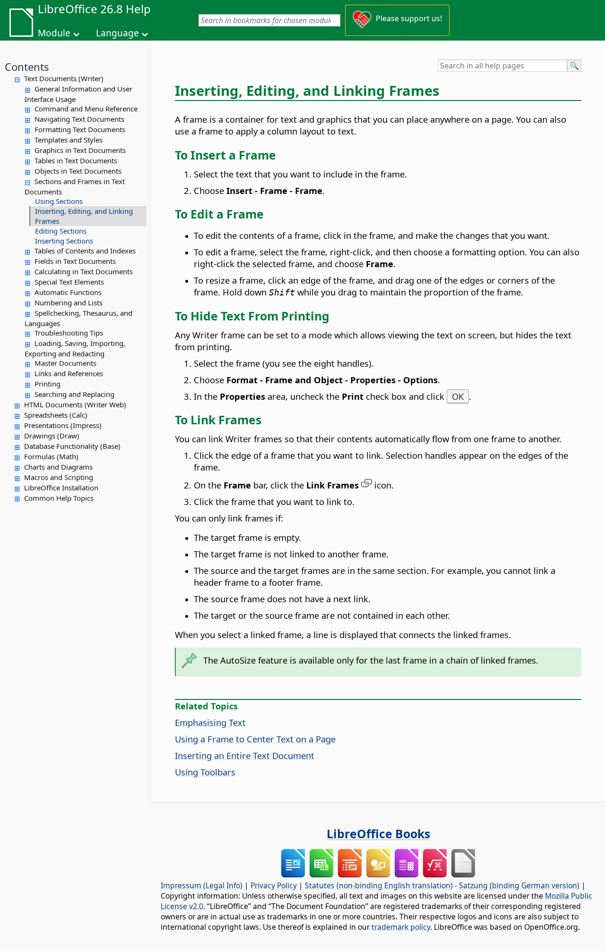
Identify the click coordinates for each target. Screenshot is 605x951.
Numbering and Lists (69, 302)
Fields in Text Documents (75, 261)
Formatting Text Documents (80, 129)
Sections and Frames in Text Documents (75, 186)
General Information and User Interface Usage (78, 94)
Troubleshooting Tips (69, 332)
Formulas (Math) (51, 456)
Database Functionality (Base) (72, 446)
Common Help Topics (59, 498)
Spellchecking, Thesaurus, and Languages (78, 318)
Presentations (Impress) (63, 425)
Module (54, 33)
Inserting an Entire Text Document (244, 755)
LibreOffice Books (378, 833)
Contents (27, 66)
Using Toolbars (205, 772)
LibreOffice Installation (61, 487)
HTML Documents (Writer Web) (75, 404)
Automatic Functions (68, 292)
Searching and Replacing (74, 394)
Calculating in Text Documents (84, 271)
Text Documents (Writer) (64, 78)
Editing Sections (60, 231)
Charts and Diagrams (58, 466)
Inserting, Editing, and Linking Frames (84, 216)
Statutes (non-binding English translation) (379, 885)
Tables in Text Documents (76, 160)
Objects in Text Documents (78, 171)
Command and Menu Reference (86, 108)
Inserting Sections (64, 240)
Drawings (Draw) (51, 435)
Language (117, 33)
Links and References (69, 373)
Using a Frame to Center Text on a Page (255, 739)
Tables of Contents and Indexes (85, 250)
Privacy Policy (274, 885)
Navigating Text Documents (79, 119)
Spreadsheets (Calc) (55, 415)
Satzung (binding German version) (519, 885)
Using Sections (59, 201)
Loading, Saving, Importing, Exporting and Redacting (75, 348)
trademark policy (401, 927)
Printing (47, 383)
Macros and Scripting (58, 477)
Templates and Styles (69, 139)
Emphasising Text (210, 722)
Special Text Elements (69, 281)
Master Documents (65, 363)
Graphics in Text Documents (80, 150)
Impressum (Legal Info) (201, 885)
